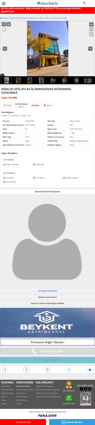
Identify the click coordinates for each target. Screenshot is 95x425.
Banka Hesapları (7, 393)
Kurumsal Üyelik (23, 386)
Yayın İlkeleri (20, 393)
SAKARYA (23, 18)
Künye (3, 400)
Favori (8, 105)
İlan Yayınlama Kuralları (24, 390)
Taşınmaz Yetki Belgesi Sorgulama (48, 390)
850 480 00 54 (69, 391)
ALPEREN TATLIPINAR (47, 291)
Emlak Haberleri (7, 390)
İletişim (4, 403)
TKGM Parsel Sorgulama (44, 386)
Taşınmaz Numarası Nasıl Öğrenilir (48, 396)
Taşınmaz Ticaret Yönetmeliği (46, 393)
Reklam (4, 396)
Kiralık (53, 18)
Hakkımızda (5, 386)
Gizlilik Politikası (22, 396)
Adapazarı (32, 18)
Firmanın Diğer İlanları (47, 342)
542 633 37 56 (69, 403)
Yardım (18, 403)
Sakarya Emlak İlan (10, 18)
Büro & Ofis (62, 18)
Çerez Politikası (21, 400)
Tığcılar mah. (43, 18)
